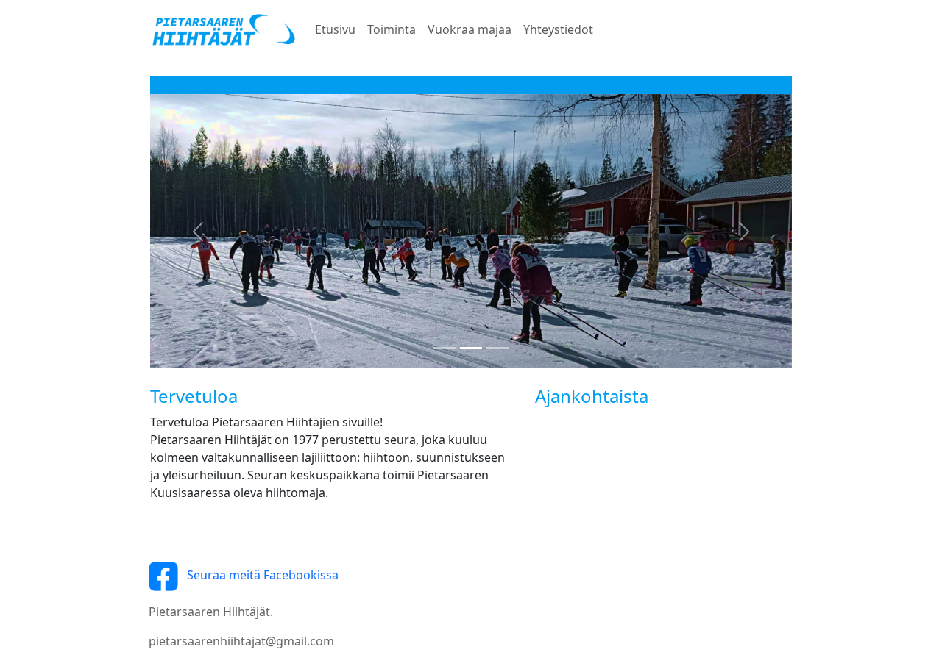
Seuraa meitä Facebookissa (258, 575)
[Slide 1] (444, 348)
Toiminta (391, 29)
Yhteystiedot (558, 29)
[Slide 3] (497, 348)
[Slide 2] (471, 348)
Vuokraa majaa (469, 29)
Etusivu (335, 29)
